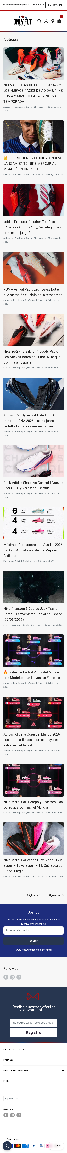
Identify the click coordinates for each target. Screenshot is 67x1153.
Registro (33, 1032)
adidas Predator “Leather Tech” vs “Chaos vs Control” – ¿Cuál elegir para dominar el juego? (32, 227)
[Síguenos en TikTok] (18, 977)
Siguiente (54, 895)
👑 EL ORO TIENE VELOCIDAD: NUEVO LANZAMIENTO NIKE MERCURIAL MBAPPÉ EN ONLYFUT (33, 163)
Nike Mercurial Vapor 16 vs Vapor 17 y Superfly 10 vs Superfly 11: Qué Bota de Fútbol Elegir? (32, 865)
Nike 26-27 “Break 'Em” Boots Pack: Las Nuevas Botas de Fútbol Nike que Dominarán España (31, 356)
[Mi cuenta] (46, 21)
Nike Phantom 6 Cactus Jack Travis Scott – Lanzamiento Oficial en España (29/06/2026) (32, 614)
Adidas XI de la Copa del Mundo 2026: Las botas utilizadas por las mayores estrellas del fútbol (32, 739)
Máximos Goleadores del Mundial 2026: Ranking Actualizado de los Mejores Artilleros (33, 550)
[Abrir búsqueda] (39, 21)
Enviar (33, 940)
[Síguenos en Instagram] (12, 977)
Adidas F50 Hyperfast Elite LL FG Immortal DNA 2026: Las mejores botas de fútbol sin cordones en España (33, 420)
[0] (60, 22)
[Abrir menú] (5, 21)
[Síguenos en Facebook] (5, 977)
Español (9, 1098)
